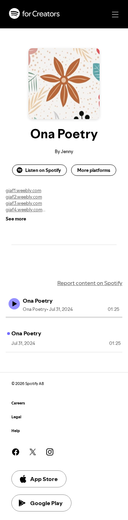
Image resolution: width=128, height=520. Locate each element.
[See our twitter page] (32, 452)
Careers (18, 403)
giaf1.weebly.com (23, 190)
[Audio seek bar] (64, 317)
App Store (44, 479)
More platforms (93, 170)
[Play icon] (14, 303)
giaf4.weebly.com (24, 209)
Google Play (46, 503)
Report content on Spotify (89, 283)
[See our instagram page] (50, 452)
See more (16, 219)
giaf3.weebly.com (24, 203)
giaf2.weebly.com (24, 197)
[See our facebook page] (15, 452)
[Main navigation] (115, 14)
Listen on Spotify (43, 170)
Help (15, 431)
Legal (16, 417)
